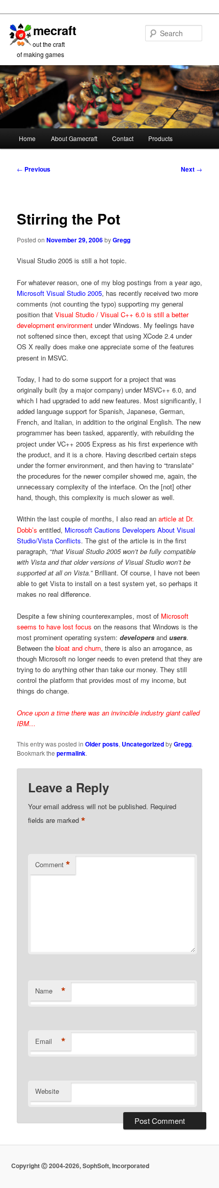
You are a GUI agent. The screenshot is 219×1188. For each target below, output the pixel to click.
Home (27, 138)
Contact (122, 138)
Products (160, 138)
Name (50, 991)
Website (47, 1091)
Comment (52, 865)
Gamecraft (46, 30)
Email (50, 1041)
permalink (71, 753)
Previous (33, 169)
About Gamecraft (74, 138)
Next (191, 169)
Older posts (102, 744)
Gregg (121, 239)
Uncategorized (143, 744)
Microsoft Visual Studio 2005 (59, 293)
